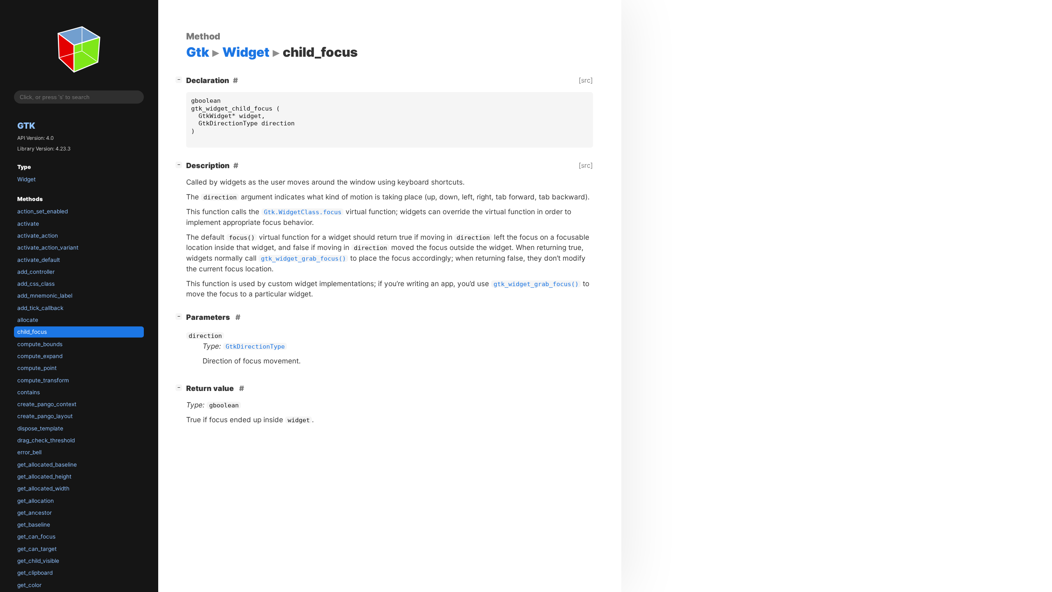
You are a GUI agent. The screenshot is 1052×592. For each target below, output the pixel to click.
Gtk (26, 125)
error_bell (29, 452)
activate (28, 223)
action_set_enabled (42, 211)
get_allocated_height (44, 476)
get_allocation (35, 500)
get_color (29, 585)
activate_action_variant (47, 247)
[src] (586, 80)
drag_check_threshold (46, 440)
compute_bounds (39, 344)
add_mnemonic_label (44, 295)
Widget (26, 179)
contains (28, 392)
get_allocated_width (43, 488)
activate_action (37, 235)
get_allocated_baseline (47, 464)
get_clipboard (35, 572)
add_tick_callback (40, 308)
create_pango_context (46, 404)
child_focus (32, 331)
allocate (27, 320)
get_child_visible (38, 560)
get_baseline (33, 524)
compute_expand (39, 356)
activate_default (38, 260)
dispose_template (40, 428)
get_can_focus (36, 536)
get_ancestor (34, 512)
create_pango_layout (45, 416)
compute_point (37, 368)
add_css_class (36, 283)
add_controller (36, 271)
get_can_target (37, 549)
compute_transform (43, 380)
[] (180, 79)
